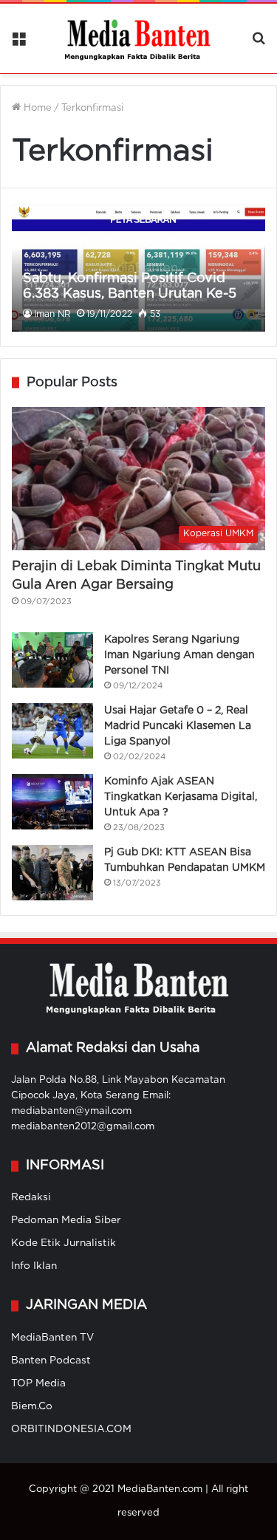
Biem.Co (31, 1406)
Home (36, 108)
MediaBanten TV (52, 1337)
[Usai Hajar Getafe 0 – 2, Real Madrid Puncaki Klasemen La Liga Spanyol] (52, 731)
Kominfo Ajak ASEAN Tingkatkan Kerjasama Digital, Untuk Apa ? (180, 797)
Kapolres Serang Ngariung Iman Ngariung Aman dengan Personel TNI (179, 655)
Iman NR (52, 314)
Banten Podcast (51, 1360)
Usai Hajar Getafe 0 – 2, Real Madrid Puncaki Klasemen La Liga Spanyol (177, 726)
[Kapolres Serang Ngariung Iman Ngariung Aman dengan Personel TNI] (52, 660)
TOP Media (38, 1383)
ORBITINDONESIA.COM (71, 1429)
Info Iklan (34, 1266)
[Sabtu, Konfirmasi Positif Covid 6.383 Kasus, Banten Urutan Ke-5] (138, 267)
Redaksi (31, 1197)
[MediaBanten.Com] (139, 38)
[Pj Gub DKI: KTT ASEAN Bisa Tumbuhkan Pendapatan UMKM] (52, 872)
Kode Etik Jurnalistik (63, 1243)
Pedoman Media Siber (66, 1220)
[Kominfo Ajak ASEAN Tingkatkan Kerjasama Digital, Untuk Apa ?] (52, 801)
